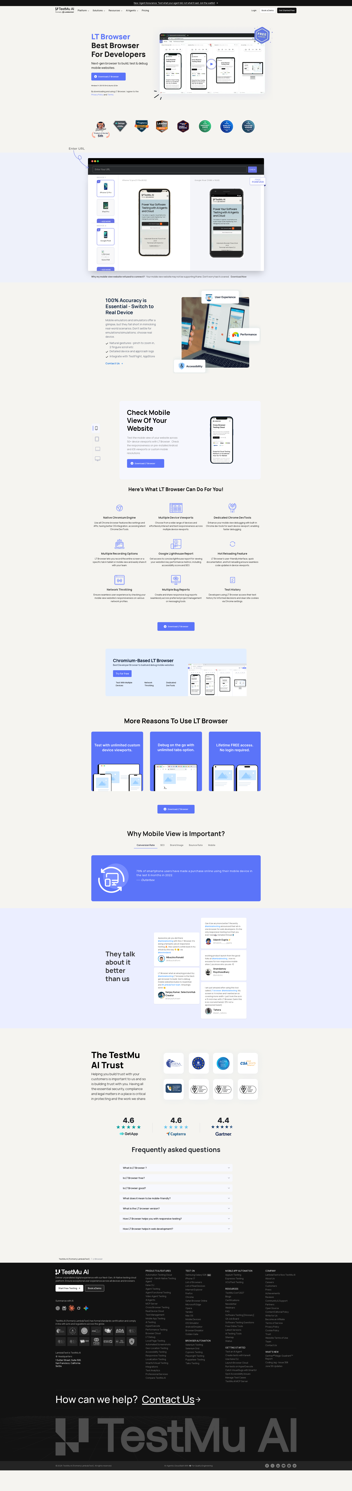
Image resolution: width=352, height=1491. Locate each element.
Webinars (230, 1307)
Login (253, 10)
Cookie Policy (272, 1330)
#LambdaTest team (171, 984)
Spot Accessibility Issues (238, 1373)
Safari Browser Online (196, 1300)
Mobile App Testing (155, 1318)
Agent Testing (153, 1288)
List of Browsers (193, 1282)
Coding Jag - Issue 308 (276, 1362)
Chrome (189, 1297)
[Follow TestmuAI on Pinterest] (294, 1466)
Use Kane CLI (232, 1358)
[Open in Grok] (78, 1308)
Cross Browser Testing (157, 1307)
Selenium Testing (194, 1344)
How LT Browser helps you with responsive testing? (152, 1218)
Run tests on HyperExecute (239, 1366)
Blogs (228, 1296)
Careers (269, 1282)
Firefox (189, 1293)
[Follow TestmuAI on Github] (289, 1466)
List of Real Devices (195, 1285)
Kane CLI (150, 1285)
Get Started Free (287, 10)
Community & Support (276, 1300)
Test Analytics (153, 1370)
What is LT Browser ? (135, 1167)
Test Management (155, 1314)
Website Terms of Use (276, 1337)
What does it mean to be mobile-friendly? (147, 1198)
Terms (110, 94)
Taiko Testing (192, 1363)
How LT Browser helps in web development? (148, 1228)
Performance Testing (156, 1329)
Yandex (189, 1311)
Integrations (152, 1366)
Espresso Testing (234, 1278)
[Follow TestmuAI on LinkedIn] (278, 1466)
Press (268, 1289)
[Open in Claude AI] (71, 1308)
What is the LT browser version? (141, 1208)
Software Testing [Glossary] (239, 1315)
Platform (82, 10)
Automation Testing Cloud (159, 1274)
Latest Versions (233, 1329)
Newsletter (231, 1303)
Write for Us (271, 1315)
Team (268, 1341)
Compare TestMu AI (156, 1377)
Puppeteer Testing (195, 1359)
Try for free (122, 673)
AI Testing (151, 1322)
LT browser (216, 990)
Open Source (272, 1308)
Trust (268, 1334)
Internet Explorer (194, 1289)
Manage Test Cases (235, 1377)
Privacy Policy (97, 94)
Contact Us (112, 363)
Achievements (272, 1293)
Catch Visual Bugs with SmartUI (240, 1370)
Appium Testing (233, 1274)
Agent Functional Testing (158, 1292)
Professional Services (157, 1374)
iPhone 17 (190, 1278)
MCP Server (152, 1303)
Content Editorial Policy (277, 1311)
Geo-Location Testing (157, 1348)
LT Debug (150, 1337)
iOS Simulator (192, 1323)
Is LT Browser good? (134, 1188)
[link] (65, 10)
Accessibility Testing (156, 1351)
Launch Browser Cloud (236, 1362)
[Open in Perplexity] (64, 1308)
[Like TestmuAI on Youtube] (283, 1466)
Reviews (269, 1297)
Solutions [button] (98, 10)
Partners (269, 1304)
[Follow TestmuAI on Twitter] (272, 1466)
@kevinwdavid (164, 952)
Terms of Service (274, 1323)
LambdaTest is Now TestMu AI (280, 1274)
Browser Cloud (153, 1333)
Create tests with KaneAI (237, 1355)
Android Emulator (194, 1326)
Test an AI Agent (233, 1351)
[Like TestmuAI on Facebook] (267, 1466)
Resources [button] (114, 10)
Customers (271, 1285)
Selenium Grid (192, 1348)
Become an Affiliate (275, 1319)
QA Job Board (232, 1318)
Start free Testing (67, 1288)
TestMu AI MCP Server (236, 1381)
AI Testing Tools (233, 1333)
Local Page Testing (155, 1340)
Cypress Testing (194, 1352)
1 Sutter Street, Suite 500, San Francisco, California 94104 (68, 1363)
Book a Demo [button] (268, 10)
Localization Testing (156, 1359)
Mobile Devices (193, 1319)
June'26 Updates (273, 1366)
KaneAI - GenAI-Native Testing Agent (161, 1280)
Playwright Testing (194, 1355)
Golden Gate (191, 1334)
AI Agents (131, 10)
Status (228, 1341)
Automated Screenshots (158, 1344)
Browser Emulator (194, 1330)
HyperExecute (153, 1325)
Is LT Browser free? (134, 1178)
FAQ (227, 1311)
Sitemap (229, 1337)
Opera (188, 1308)
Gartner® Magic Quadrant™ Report (279, 1357)
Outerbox (148, 880)
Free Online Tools (234, 1326)
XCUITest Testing (234, 1282)
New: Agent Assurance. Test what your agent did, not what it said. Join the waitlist (174, 3)
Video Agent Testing (156, 1296)
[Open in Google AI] (86, 1308)
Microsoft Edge (193, 1304)
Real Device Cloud (155, 1311)
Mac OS (189, 1315)
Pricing (145, 10)
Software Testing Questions (239, 1322)
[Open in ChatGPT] (58, 1308)
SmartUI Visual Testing (157, 1362)
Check (252, 169)
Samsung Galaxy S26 (196, 1274)
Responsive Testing (156, 1355)
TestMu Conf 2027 (234, 1292)
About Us (270, 1278)
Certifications (232, 1300)
